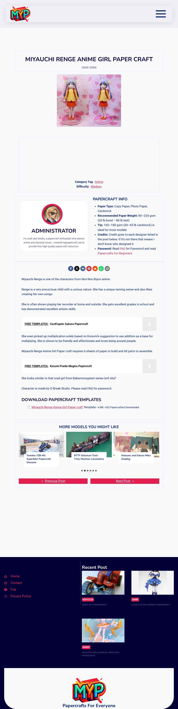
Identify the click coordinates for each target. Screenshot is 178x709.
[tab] (82, 471)
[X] (76, 268)
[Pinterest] (89, 268)
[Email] (107, 268)
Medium (96, 186)
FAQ (122, 248)
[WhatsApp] (101, 268)
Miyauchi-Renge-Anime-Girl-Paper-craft (57, 407)
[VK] (83, 268)
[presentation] (41, 444)
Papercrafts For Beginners (115, 253)
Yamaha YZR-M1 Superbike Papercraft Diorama (39, 459)
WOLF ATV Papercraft (94, 604)
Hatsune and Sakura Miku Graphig (136, 457)
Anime (93, 67)
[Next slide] (154, 450)
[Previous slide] (23, 450)
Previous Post (55, 481)
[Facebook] (70, 268)
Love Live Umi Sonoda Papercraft (150, 604)
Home (85, 67)
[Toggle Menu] (160, 13)
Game (135, 599)
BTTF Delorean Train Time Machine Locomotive (89, 457)
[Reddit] (95, 268)
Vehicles (88, 599)
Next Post (123, 481)
